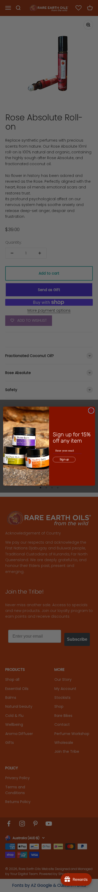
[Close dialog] (91, 410)
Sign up (64, 459)
